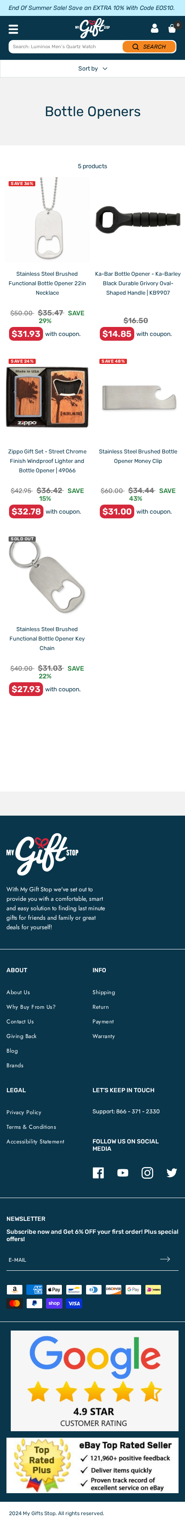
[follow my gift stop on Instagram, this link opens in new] (147, 1176)
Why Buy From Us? (31, 1007)
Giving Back (21, 1036)
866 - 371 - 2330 (138, 1111)
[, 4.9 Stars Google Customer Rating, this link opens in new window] (95, 1381)
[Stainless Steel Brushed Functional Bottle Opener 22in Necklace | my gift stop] (47, 219)
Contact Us (20, 1021)
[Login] (154, 29)
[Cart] (172, 28)
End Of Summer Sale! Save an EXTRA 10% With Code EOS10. (92, 8)
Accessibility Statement (35, 1141)
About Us (18, 992)
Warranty (103, 1036)
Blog (12, 1051)
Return (100, 1007)
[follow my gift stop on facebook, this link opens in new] (98, 1176)
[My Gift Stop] (42, 836)
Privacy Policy (23, 1112)
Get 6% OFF (79, 1231)
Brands (14, 1065)
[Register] (165, 1260)
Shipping (103, 992)
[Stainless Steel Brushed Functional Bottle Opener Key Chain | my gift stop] (47, 575)
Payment (103, 1021)
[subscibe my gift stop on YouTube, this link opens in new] (123, 1176)
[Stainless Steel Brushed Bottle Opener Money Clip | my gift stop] (138, 397)
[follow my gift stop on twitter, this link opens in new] (172, 1176)
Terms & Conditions (31, 1127)
